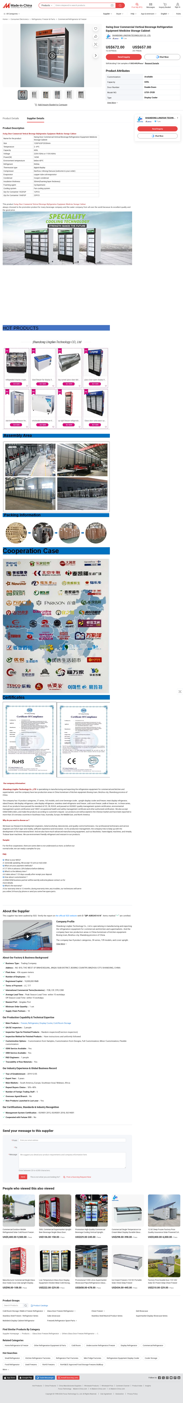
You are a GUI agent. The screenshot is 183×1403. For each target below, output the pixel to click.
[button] (112, 5)
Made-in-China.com (80, 1389)
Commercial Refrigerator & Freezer (72, 19)
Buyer (118, 13)
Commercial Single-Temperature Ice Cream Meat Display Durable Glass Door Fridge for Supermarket (126, 1232)
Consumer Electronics (20, 19)
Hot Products (37, 1386)
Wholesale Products (91, 1386)
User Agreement (106, 1394)
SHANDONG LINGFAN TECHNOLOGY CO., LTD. (131, 35)
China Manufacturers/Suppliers (70, 1386)
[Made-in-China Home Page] (17, 5)
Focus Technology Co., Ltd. (73, 1394)
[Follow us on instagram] (167, 1377)
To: (16, 1147)
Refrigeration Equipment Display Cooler (123, 1358)
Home (5, 19)
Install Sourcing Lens (69, 1377)
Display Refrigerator (129, 1345)
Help (132, 13)
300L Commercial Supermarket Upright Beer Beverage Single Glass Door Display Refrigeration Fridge (55, 1232)
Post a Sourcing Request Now (77, 1177)
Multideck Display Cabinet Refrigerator (18, 1320)
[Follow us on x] (163, 1377)
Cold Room (76, 1345)
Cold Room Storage (62, 1023)
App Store (9, 1377)
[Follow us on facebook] (159, 1377)
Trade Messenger (45, 1377)
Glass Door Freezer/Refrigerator (60, 1311)
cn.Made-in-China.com (117, 1389)
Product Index (137, 1386)
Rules (178, 13)
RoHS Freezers (48, 1364)
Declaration (119, 1394)
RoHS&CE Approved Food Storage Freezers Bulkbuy (81, 1364)
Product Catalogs (40, 1305)
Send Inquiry (124, 57)
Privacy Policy (132, 1394)
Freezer (24, 1023)
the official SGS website (66, 915)
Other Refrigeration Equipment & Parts (50, 1345)
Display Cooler (46, 1023)
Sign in (177, 7)
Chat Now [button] (164, 57)
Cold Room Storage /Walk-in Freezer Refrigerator (23, 1311)
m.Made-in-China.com (98, 1389)
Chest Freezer (97, 1311)
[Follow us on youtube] (171, 1377)
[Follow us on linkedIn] (179, 1377)
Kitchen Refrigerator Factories (37, 1358)
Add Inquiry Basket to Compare (52, 104)
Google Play (25, 1377)
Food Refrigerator (12, 1364)
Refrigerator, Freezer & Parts (43, 19)
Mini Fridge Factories (92, 1358)
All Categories (12, 13)
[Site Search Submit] (120, 5)
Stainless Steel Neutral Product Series (107, 1315)
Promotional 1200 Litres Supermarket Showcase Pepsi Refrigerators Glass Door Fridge (91, 1283)
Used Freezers (31, 1364)
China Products (50, 1386)
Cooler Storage (151, 1358)
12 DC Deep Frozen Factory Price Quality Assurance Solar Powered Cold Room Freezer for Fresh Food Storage (164, 1232)
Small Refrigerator (12, 1358)
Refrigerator (33, 1023)
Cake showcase (53, 1315)
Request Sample (152, 63)
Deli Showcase (142, 1311)
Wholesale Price (107, 1386)
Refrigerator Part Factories (67, 1358)
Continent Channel (122, 1386)
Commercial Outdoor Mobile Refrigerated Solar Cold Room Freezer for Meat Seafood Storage (18, 1232)
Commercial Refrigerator (153, 1345)
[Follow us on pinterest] (175, 1377)
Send (23, 1177)
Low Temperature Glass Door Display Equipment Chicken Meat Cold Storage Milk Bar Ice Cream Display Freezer (55, 1283)
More (5, 1369)
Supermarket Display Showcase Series (151, 1315)
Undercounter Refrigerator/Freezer (100, 1345)
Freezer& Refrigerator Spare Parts (61, 1320)
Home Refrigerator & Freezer (16, 1345)
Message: (13, 1154)
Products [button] (46, 5)
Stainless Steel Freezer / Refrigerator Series (20, 1315)
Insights (148, 1386)
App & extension (147, 13)
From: (15, 1140)
